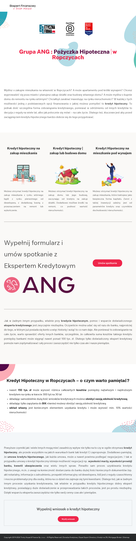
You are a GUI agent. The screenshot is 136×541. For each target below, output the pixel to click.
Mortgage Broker (115, 537)
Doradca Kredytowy (70, 537)
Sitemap (126, 537)
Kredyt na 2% (102, 537)
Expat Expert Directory (88, 537)
